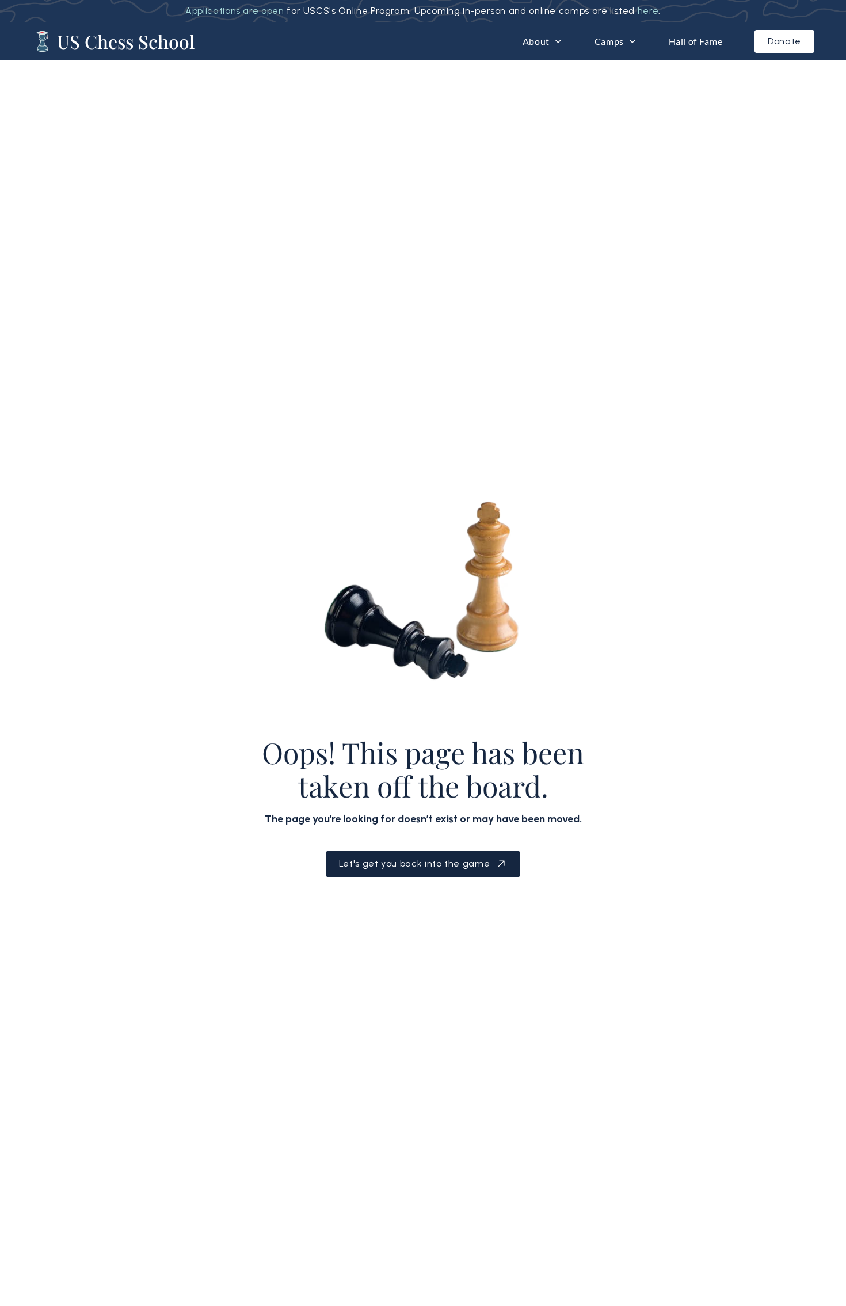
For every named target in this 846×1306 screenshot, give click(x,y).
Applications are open (234, 10)
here (648, 10)
